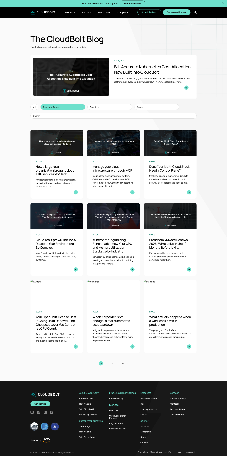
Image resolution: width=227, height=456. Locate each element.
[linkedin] (45, 412)
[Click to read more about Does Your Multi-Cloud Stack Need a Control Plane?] (170, 164)
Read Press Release (132, 3)
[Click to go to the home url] (42, 12)
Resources (104, 12)
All (34, 107)
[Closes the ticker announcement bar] (223, 3)
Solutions (94, 107)
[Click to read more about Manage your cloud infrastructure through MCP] (113, 164)
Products (70, 12)
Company (122, 12)
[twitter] (51, 412)
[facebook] (32, 412)
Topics (140, 107)
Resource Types (50, 107)
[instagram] (38, 412)
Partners (87, 12)
